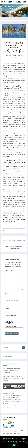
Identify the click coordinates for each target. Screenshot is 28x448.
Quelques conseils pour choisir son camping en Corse (14, 246)
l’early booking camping (15, 430)
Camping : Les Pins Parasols (11, 2)
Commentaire (8, 270)
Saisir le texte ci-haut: (10, 326)
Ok (14, 445)
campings (16, 71)
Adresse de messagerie (11, 300)
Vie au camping (9, 231)
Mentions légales (7, 356)
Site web (7, 308)
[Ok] (26, 442)
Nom (6, 293)
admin (19, 55)
